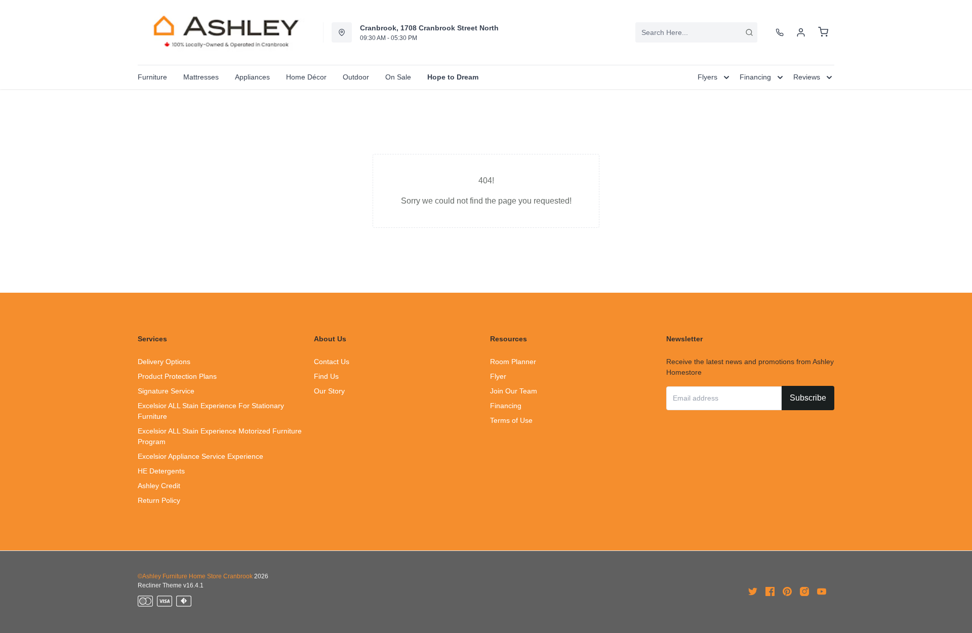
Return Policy (159, 500)
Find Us (326, 376)
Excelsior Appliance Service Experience (200, 456)
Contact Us (331, 362)
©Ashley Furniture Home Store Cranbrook (195, 576)
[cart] (823, 32)
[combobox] (696, 32)
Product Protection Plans (177, 376)
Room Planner (513, 362)
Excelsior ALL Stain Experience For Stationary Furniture (211, 411)
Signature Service (166, 391)
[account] (801, 32)
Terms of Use (511, 420)
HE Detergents (161, 471)
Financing (505, 406)
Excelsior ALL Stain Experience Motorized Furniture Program (220, 436)
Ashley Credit (159, 486)
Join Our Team (513, 391)
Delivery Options (164, 362)
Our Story (329, 391)
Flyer (498, 376)
